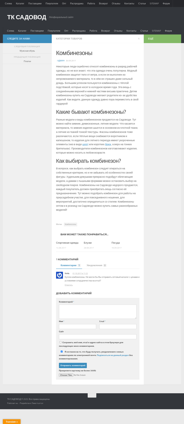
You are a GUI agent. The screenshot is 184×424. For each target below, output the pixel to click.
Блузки (88, 242)
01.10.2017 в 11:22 (80, 273)
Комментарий (66, 302)
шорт (85, 144)
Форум (166, 3)
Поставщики (35, 3)
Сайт (61, 331)
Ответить (69, 285)
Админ (61, 60)
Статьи (142, 3)
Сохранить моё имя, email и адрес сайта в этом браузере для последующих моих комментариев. (91, 344)
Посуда (116, 242)
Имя (61, 321)
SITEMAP (154, 3)
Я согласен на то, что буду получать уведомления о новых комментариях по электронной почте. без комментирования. (96, 355)
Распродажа (76, 3)
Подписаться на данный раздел (113, 355)
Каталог (20, 3)
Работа (91, 3)
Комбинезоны (70, 224)
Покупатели (52, 3)
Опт (64, 3)
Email (102, 321)
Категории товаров (69, 38)
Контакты (129, 3)
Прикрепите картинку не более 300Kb (77, 370)
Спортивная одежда (67, 242)
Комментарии (70, 265)
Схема (8, 3)
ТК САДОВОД (26, 17)
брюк (108, 144)
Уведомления (96, 265)
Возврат (103, 3)
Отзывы (116, 3)
